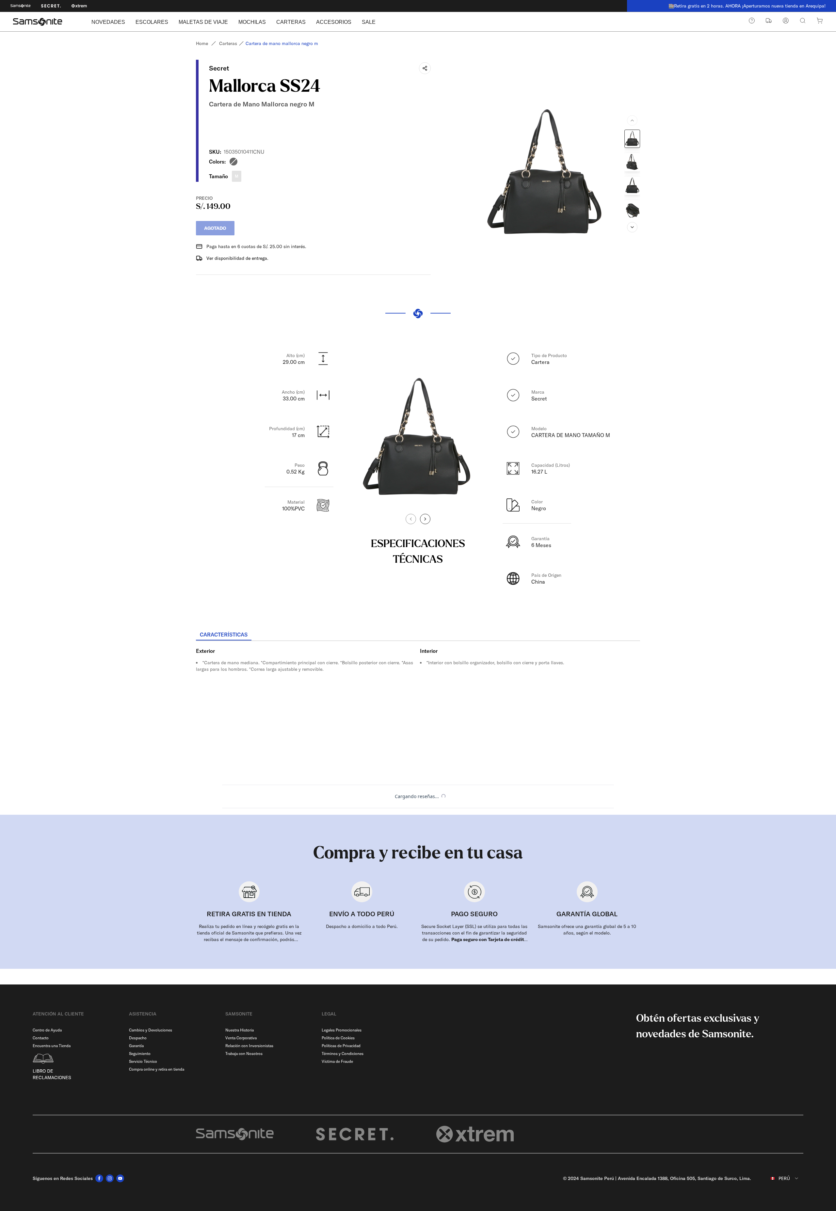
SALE (369, 22)
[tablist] (418, 635)
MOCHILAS (252, 22)
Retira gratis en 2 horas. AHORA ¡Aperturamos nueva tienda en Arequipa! (734, 6)
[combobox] (779, 1178)
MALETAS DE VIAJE (203, 22)
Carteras (228, 43)
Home (202, 43)
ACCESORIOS (333, 22)
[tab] (223, 634)
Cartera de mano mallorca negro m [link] (282, 43)
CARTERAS (291, 22)
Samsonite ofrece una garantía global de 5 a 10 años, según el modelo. (587, 929)
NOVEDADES (108, 22)
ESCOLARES (152, 22)
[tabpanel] (418, 700)
